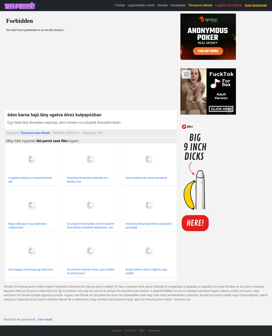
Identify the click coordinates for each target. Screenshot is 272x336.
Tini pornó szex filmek (35, 133)
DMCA (142, 330)
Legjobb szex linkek (228, 5)
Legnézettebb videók (141, 5)
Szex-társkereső (256, 5)
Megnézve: (90, 133)
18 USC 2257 (130, 330)
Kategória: (13, 133)
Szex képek (45, 319)
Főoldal (120, 5)
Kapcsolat (116, 330)
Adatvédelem (154, 330)
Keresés (162, 5)
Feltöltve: (58, 133)
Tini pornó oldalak (200, 5)
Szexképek (178, 5)
